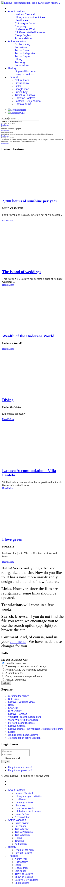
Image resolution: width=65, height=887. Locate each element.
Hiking (18, 59)
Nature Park (22, 80)
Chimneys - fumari (25, 23)
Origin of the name (25, 71)
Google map (22, 89)
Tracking (20, 62)
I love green (12, 539)
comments (18, 641)
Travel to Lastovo (25, 95)
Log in (5, 761)
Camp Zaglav (23, 35)
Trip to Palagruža (25, 53)
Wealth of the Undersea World (28, 336)
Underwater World (25, 29)
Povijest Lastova (24, 74)
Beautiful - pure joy (15, 663)
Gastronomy (22, 83)
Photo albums (23, 104)
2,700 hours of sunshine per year (29, 201)
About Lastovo (16, 11)
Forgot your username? (20, 767)
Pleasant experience (15, 679)
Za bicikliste (22, 65)
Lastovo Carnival (25, 14)
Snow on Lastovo (25, 98)
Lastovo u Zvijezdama (28, 101)
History (12, 68)
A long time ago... (14, 673)
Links (18, 86)
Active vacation (17, 41)
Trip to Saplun (23, 56)
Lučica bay (21, 92)
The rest (13, 77)
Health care (21, 20)
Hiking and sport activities (30, 17)
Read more (4, 125)
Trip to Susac (22, 50)
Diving (8, 400)
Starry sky (20, 26)
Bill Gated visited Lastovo (30, 32)
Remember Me (13, 758)
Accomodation (23, 38)
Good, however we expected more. (23, 676)
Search (4, 118)
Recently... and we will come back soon (26, 669)
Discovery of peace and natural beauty (25, 666)
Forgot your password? (20, 770)
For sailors (21, 47)
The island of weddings (21, 272)
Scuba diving (22, 44)
